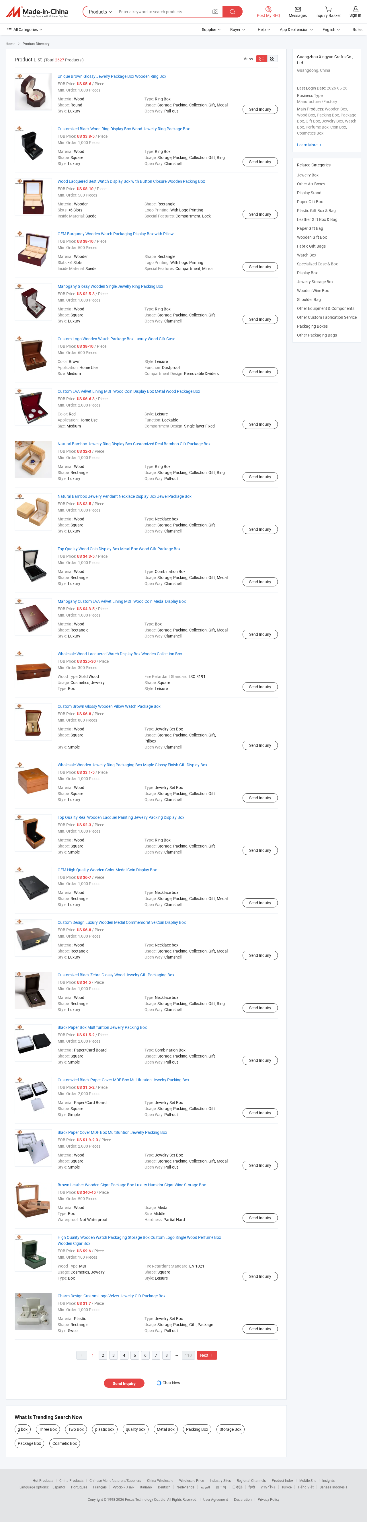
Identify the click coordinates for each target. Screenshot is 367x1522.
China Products (71, 1480)
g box (23, 1429)
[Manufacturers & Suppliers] (37, 12)
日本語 (237, 1487)
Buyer (235, 29)
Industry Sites (220, 1480)
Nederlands (185, 1487)
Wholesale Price (191, 1480)
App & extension (294, 29)
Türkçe (287, 1487)
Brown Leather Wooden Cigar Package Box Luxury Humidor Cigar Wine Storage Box (132, 1184)
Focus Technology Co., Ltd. (146, 1499)
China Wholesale (160, 1480)
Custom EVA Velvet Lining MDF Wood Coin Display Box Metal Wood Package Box (129, 391)
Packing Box (197, 1429)
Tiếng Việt (306, 1487)
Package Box (29, 1443)
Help (262, 29)
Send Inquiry (260, 109)
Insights (328, 1480)
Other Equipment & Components (325, 308)
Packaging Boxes (312, 326)
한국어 (221, 1487)
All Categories (25, 29)
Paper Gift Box (310, 201)
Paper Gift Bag (310, 228)
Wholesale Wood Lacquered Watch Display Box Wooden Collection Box (120, 653)
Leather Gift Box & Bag (317, 219)
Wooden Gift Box (312, 237)
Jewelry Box (308, 175)
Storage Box (230, 1429)
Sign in (355, 15)
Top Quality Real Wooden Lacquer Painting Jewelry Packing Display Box (121, 817)
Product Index (282, 1480)
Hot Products (43, 1480)
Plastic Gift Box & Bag (316, 210)
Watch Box (306, 255)
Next (207, 1355)
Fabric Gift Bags (311, 246)
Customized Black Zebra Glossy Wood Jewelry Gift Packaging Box (116, 974)
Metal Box (166, 1429)
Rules (357, 29)
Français (100, 1487)
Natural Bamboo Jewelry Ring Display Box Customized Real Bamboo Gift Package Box (134, 443)
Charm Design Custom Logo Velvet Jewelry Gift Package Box (111, 1296)
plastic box (104, 1429)
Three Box (48, 1429)
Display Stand (309, 192)
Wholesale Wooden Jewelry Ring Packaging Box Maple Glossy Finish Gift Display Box (132, 764)
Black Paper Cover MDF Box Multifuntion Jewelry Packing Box (112, 1132)
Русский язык (123, 1487)
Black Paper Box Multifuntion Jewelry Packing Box (102, 1027)
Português (79, 1487)
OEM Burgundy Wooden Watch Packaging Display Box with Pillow (116, 233)
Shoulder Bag (309, 299)
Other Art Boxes (311, 183)
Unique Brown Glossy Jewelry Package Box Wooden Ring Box (112, 76)
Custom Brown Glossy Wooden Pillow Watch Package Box (109, 706)
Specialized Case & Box (317, 264)
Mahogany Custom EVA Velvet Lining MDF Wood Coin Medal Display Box (122, 601)
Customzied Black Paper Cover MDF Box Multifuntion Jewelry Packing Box (123, 1079)
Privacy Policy (269, 1499)
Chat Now (171, 1382)
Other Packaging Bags (317, 335)
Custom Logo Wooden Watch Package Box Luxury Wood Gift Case (116, 338)
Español (58, 1487)
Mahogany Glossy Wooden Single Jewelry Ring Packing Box (110, 286)
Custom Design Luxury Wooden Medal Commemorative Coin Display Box (122, 922)
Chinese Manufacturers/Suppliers (115, 1480)
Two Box (76, 1429)
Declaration (243, 1499)
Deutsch (164, 1487)
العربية (205, 1487)
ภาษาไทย (268, 1487)
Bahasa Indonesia (334, 1487)
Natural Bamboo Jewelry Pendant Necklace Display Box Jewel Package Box (125, 496)
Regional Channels (251, 1480)
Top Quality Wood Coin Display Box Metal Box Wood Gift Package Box (119, 548)
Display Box (307, 272)
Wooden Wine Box (313, 290)
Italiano (146, 1487)
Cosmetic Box (64, 1443)
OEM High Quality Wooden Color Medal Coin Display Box (107, 869)
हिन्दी (252, 1487)
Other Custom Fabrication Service (327, 317)
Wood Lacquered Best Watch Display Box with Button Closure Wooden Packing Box (131, 181)
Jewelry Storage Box (315, 281)
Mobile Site (307, 1480)
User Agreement (215, 1499)
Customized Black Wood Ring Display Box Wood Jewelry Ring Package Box (124, 128)
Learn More (310, 144)
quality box (135, 1429)
